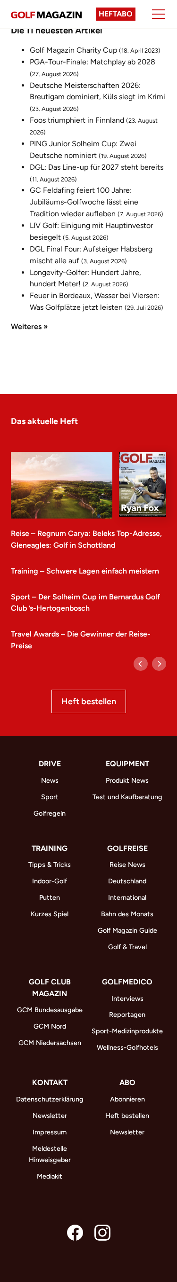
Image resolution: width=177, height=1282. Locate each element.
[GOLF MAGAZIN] (46, 14)
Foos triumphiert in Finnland (77, 120)
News (50, 780)
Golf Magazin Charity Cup (73, 50)
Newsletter (50, 1115)
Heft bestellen (88, 701)
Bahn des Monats (127, 914)
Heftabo (116, 13)
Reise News (127, 864)
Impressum (50, 1132)
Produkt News (127, 780)
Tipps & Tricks (49, 864)
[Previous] (141, 664)
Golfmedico (127, 981)
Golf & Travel (127, 947)
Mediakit (49, 1176)
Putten (49, 897)
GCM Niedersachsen (49, 1042)
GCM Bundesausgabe (50, 1010)
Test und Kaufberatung (127, 797)
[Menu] (159, 14)
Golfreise (127, 848)
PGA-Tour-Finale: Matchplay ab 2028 (92, 61)
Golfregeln (50, 813)
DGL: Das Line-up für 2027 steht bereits (96, 167)
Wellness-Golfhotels (127, 1047)
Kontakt (49, 1082)
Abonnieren (127, 1099)
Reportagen (127, 1014)
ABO (127, 1082)
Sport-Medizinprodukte (127, 1031)
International (127, 897)
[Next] (159, 664)
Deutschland (127, 881)
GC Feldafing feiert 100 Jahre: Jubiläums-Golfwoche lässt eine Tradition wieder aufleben (84, 202)
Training (49, 848)
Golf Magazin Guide (127, 930)
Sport (50, 797)
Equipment (127, 763)
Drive (50, 763)
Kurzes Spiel (49, 914)
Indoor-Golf (49, 881)
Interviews (127, 998)
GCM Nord (50, 1026)
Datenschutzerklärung (50, 1099)
